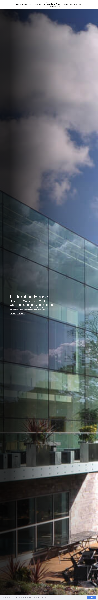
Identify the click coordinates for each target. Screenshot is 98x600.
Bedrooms (18, 4)
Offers (75, 4)
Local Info (65, 4)
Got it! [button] (91, 597)
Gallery (71, 4)
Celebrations (37, 4)
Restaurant (24, 4)
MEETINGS (21, 313)
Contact (80, 4)
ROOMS (13, 313)
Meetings (31, 4)
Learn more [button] (43, 597)
